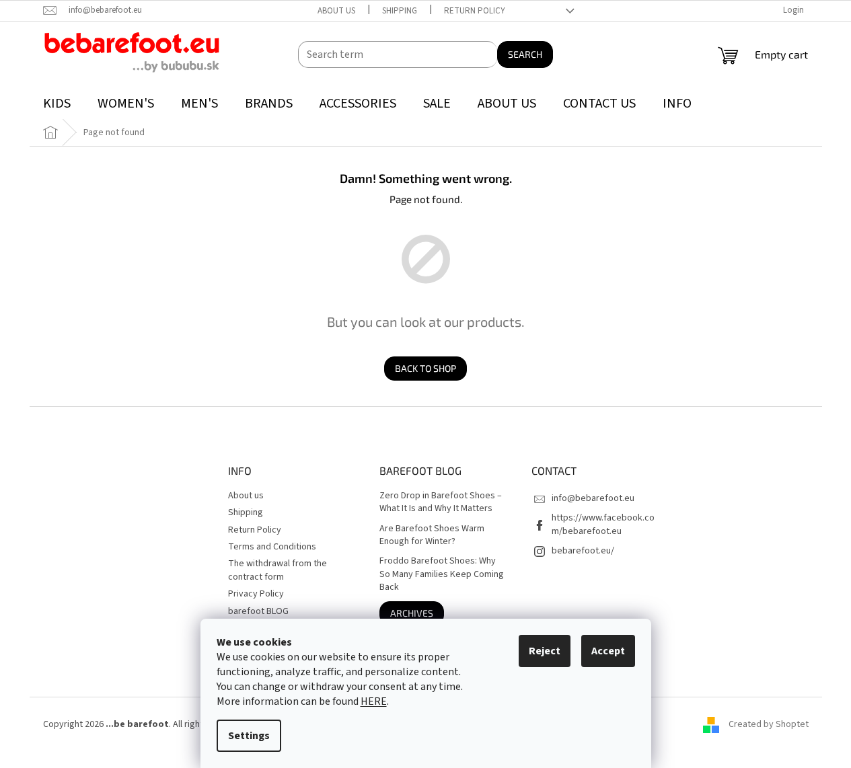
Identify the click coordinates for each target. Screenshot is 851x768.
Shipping (399, 11)
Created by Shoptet (769, 724)
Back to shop (425, 368)
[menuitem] (57, 103)
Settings (249, 735)
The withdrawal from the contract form (277, 570)
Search (525, 54)
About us (336, 11)
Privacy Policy (256, 594)
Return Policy (474, 11)
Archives (411, 613)
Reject (544, 651)
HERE (374, 701)
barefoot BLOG (258, 611)
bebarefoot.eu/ (583, 551)
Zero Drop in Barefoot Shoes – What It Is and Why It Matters (440, 502)
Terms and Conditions (272, 546)
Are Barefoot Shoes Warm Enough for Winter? (431, 535)
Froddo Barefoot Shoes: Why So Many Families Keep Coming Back (441, 574)
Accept (608, 651)
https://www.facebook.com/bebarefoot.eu (603, 524)
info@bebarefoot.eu (593, 498)
